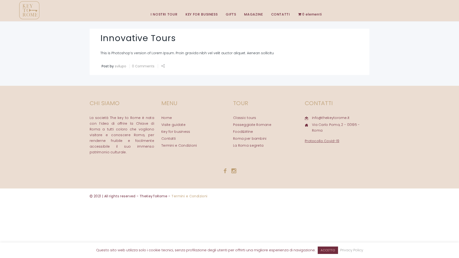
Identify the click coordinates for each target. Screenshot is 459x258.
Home (166, 117)
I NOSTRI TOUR (164, 14)
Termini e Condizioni (179, 145)
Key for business (175, 131)
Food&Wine (243, 131)
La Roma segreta (248, 145)
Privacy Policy (351, 250)
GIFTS (231, 14)
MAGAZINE (253, 14)
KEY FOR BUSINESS (202, 14)
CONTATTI (280, 14)
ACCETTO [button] (328, 250)
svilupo (120, 66)
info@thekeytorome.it (331, 117)
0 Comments (143, 66)
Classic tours (244, 117)
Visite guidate (173, 124)
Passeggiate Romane (252, 124)
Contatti (168, 138)
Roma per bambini (249, 138)
